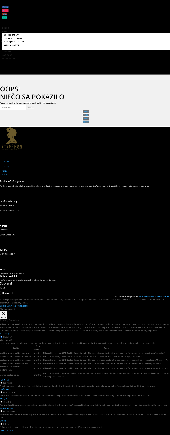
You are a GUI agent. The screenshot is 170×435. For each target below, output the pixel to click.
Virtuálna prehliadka (22, 69)
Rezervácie (9, 58)
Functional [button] (4, 380)
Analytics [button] (4, 398)
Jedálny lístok (13, 38)
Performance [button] (6, 389)
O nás (5, 28)
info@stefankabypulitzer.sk (12, 273)
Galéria (7, 51)
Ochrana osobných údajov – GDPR (154, 296)
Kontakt (7, 55)
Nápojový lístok (14, 41)
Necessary (7, 337)
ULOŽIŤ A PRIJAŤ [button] (7, 430)
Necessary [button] (4, 333)
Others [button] (3, 420)
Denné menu (11, 35)
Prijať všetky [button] (22, 306)
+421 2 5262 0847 (7, 254)
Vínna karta (11, 45)
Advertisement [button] (6, 408)
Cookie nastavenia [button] (8, 306)
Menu (5, 31)
